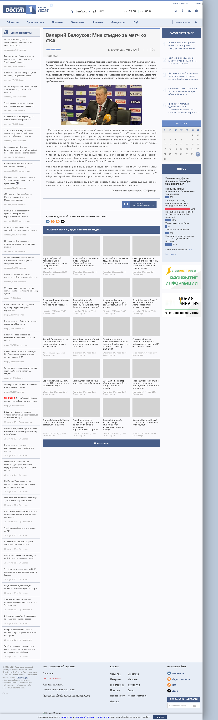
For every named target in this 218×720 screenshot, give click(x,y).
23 (198, 149)
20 (181, 149)
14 (187, 144)
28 (187, 154)
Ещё (135, 22)
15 (192, 144)
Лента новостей (21, 32)
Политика (57, 22)
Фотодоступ (118, 22)
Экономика (77, 22)
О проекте (196, 3)
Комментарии (53, 49)
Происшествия (35, 22)
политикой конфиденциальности (92, 716)
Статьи (5, 693)
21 (187, 149)
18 (170, 149)
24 (165, 154)
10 (165, 144)
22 (192, 149)
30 (198, 154)
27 (181, 154)
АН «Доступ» (22, 677)
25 (170, 154)
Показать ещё (101, 443)
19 (176, 149)
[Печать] (153, 50)
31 (165, 159)
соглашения (66, 716)
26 (176, 154)
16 (198, 144)
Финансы (97, 22)
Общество (13, 22)
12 (176, 144)
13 (181, 144)
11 (170, 144)
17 (165, 149)
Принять (160, 716)
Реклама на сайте (180, 3)
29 (192, 154)
